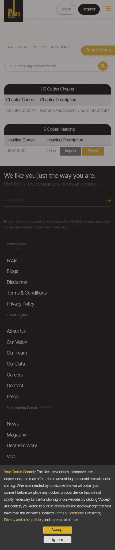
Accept (57, 530)
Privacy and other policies (23, 520)
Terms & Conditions (69, 513)
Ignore (57, 540)
